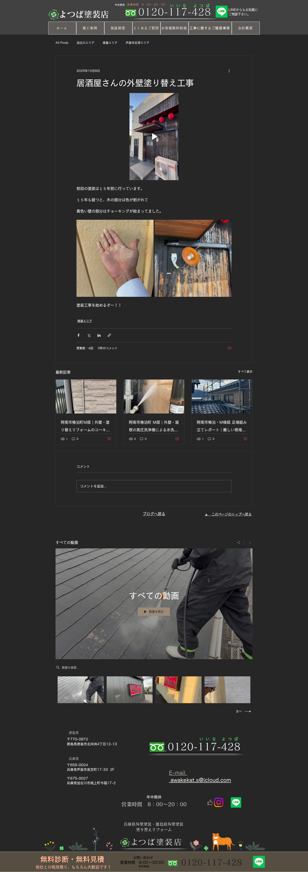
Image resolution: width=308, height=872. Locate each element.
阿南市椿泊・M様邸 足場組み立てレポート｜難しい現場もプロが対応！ (222, 427)
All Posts (62, 42)
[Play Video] (80, 690)
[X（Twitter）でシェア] (89, 335)
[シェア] (238, 542)
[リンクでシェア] (109, 335)
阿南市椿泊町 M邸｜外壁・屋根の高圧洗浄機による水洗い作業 (154, 427)
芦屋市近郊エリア (137, 42)
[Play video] (154, 136)
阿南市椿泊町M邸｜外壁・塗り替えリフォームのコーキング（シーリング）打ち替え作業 (85, 427)
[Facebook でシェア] (78, 335)
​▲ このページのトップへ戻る (228, 514)
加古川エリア (85, 42)
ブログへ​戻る (154, 514)
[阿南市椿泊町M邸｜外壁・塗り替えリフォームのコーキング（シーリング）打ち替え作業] (86, 396)
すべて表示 (245, 371)
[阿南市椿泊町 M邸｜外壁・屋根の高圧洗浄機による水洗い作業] (154, 396)
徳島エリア (110, 42)
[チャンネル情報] (248, 542)
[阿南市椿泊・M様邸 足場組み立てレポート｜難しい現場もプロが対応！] (222, 396)
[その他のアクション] (229, 70)
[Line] (222, 12)
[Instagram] (219, 802)
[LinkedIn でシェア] (99, 335)
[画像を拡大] (115, 258)
